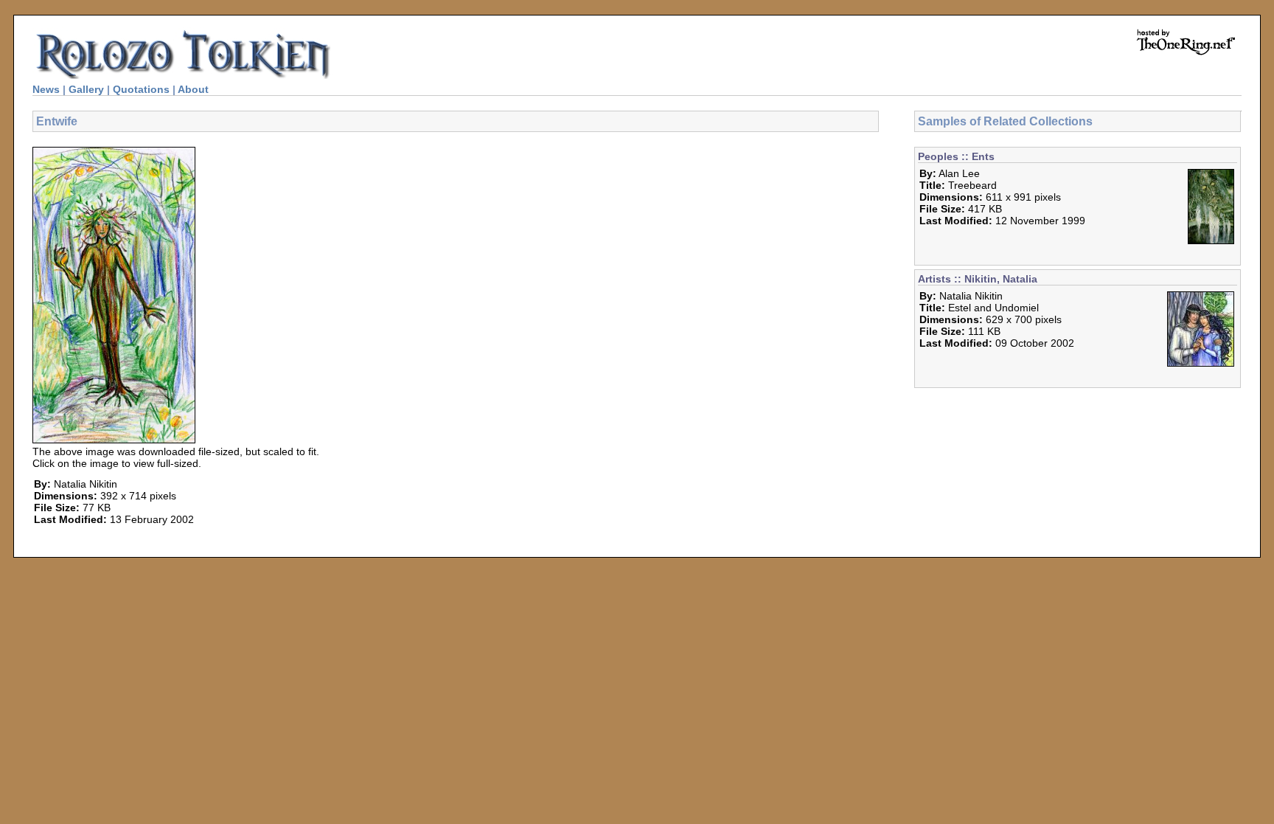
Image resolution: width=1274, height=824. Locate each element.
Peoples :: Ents (956, 156)
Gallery (86, 89)
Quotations (141, 89)
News (46, 89)
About (193, 89)
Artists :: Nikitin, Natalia (977, 279)
